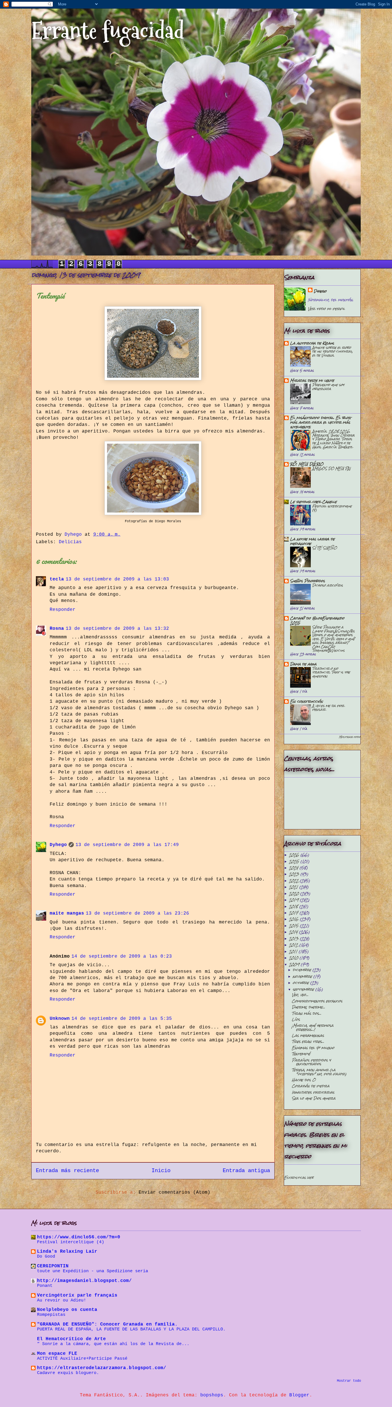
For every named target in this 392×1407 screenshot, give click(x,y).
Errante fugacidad (107, 31)
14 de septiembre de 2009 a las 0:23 (121, 956)
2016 (294, 919)
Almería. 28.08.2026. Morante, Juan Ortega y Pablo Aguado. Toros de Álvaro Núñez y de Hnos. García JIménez (333, 439)
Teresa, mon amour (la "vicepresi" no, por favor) (319, 1071)
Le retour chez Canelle (313, 501)
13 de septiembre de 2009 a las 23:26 (137, 913)
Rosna (57, 628)
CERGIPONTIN (53, 1266)
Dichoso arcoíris (327, 585)
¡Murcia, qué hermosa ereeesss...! (312, 1027)
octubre (301, 982)
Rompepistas (51, 1314)
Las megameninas (308, 1035)
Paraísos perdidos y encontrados (311, 1062)
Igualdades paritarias (313, 1092)
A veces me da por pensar (328, 707)
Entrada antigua (246, 1171)
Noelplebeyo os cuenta (67, 1309)
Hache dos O (304, 1079)
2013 (294, 938)
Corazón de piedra (310, 1086)
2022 (294, 880)
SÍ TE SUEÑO (324, 548)
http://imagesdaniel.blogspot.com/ (84, 1280)
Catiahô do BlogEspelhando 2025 (317, 620)
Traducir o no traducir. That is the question (331, 672)
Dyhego (58, 844)
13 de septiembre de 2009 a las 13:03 (117, 579)
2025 (294, 861)
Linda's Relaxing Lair (67, 1251)
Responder (62, 609)
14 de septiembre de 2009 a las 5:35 (121, 1018)
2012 (294, 944)
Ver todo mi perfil (326, 308)
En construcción (306, 701)
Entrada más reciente (67, 1171)
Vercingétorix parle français (77, 1295)
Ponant (45, 1285)
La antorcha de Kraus (312, 343)
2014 (294, 932)
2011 (294, 951)
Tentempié (301, 1053)
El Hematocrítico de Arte (71, 1339)
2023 (294, 874)
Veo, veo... (300, 994)
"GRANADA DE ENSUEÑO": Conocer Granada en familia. (107, 1324)
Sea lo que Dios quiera (313, 1098)
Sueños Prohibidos (307, 580)
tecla (57, 579)
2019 (294, 899)
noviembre (303, 976)
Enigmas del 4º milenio (313, 1047)
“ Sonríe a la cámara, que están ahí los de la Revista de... (113, 1343)
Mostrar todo (349, 737)
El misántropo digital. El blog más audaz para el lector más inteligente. (320, 422)
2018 (294, 906)
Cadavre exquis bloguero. (68, 1372)
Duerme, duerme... (308, 1007)
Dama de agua (303, 664)
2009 (295, 964)
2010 (294, 957)
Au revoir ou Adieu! (61, 1300)
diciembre (303, 969)
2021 (294, 886)
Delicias (70, 542)
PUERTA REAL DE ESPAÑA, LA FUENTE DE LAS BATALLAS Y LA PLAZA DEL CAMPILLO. (131, 1329)
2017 (294, 912)
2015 (294, 925)
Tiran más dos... (306, 1013)
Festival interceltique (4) (332, 508)
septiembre (304, 989)
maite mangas (67, 913)
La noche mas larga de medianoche (312, 541)
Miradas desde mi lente (312, 380)
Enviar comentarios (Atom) (174, 1192)
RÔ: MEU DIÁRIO (306, 464)
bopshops (211, 1395)
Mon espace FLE (57, 1353)
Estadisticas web (298, 1177)
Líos (296, 1019)
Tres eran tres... (308, 1041)
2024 (294, 867)
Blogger (299, 1395)
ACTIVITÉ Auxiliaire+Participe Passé (82, 1358)
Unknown (60, 1018)
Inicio (161, 1171)
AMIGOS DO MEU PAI (331, 468)
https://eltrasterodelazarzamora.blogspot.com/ (101, 1368)
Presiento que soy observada (328, 386)
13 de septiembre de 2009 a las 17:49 (127, 844)
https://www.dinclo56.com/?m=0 (78, 1237)
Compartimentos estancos (317, 1001)
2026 (294, 854)
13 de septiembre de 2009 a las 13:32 (117, 628)
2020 (294, 893)
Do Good (46, 1256)
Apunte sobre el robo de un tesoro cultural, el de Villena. (332, 351)
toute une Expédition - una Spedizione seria (92, 1271)
